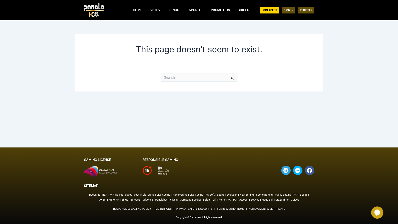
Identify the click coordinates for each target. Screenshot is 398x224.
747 (295, 194)
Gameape (185, 199)
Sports (195, 10)
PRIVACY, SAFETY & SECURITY (194, 208)
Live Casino (163, 194)
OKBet (102, 199)
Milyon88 (147, 199)
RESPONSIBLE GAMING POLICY (132, 208)
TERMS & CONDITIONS (230, 208)
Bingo (174, 10)
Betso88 (135, 199)
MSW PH (114, 199)
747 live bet (116, 194)
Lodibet (198, 199)
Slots (155, 10)
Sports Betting (264, 194)
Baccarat (94, 194)
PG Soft (210, 194)
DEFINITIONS (163, 208)
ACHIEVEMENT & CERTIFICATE (267, 208)
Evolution (232, 194)
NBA (104, 194)
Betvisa (255, 199)
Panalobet (161, 199)
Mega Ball (267, 199)
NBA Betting (247, 194)
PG (235, 199)
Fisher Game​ (179, 194)
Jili (214, 199)
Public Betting (283, 194)
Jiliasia (173, 199)
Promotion (220, 10)
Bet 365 (304, 194)
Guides (243, 10)
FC (229, 199)
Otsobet (243, 199)
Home (137, 10)
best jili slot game (144, 194)
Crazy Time (282, 199)
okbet (128, 194)
